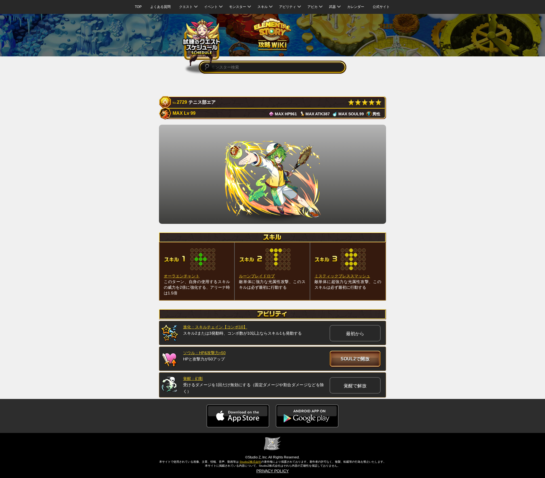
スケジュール (202, 43)
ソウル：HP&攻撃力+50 (204, 352)
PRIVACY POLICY (272, 471)
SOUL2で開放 (355, 358)
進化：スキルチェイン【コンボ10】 (215, 327)
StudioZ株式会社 (250, 461)
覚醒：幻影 (193, 378)
